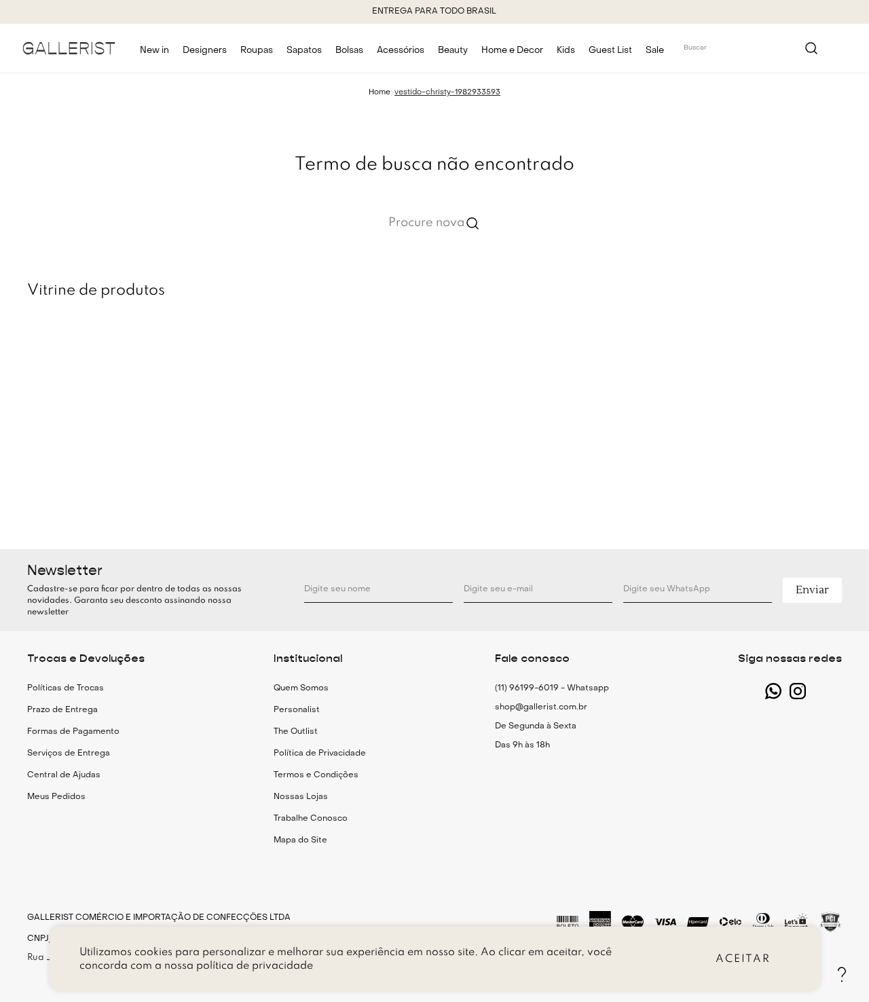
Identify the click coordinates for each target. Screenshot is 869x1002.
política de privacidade (254, 966)
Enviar (812, 590)
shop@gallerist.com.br (541, 707)
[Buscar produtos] (811, 48)
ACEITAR (743, 959)
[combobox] (751, 48)
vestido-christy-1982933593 (447, 92)
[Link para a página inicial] (379, 92)
